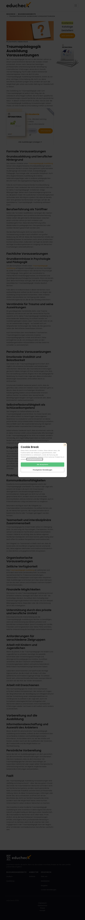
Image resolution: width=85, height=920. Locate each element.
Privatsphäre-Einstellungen (42, 470)
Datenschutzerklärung (35, 459)
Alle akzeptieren (42, 464)
